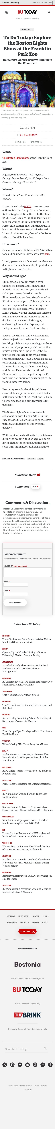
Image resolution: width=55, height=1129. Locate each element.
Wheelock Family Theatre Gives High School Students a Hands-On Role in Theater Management (25, 668)
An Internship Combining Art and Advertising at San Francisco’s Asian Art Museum (26, 720)
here (46, 253)
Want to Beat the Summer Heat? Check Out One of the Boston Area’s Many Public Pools (26, 848)
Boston (31, 459)
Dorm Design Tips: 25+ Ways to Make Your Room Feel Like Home (27, 733)
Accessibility (27, 1090)
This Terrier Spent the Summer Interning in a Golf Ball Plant (27, 706)
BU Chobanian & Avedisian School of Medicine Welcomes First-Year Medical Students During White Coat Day (26, 863)
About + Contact (40, 922)
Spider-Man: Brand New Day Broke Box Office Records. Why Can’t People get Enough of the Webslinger (25, 757)
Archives (24, 922)
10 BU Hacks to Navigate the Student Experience (27, 784)
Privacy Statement (41, 1085)
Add (34, 487)
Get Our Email (25, 931)
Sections (11, 916)
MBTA (27, 206)
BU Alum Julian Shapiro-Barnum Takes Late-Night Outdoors (25, 795)
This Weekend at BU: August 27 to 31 (20, 695)
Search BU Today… (17, 1049)
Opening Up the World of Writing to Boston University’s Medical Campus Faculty (24, 654)
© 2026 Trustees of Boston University (20, 1085)
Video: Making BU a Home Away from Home (25, 744)
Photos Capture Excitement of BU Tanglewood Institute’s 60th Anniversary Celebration (26, 835)
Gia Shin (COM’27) (29, 135)
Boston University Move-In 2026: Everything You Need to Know (27, 877)
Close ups (12, 922)
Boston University (10, 2)
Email (6, 591)
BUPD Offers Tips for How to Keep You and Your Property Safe (26, 772)
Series (45, 916)
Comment (15, 566)
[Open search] (48, 12)
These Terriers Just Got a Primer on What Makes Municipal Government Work (26, 641)
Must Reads (24, 916)
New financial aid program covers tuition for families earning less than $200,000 (24, 822)
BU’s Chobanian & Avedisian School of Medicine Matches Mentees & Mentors (26, 890)
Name (6, 582)
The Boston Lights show (15, 157)
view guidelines (20, 566)
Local (40, 459)
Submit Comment (15, 602)
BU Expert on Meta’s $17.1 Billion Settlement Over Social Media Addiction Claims (27, 683)
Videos (36, 916)
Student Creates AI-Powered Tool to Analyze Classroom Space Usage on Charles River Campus (27, 809)
